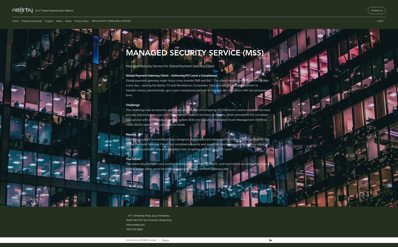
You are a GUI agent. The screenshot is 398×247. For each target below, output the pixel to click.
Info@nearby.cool (135, 224)
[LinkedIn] (270, 240)
